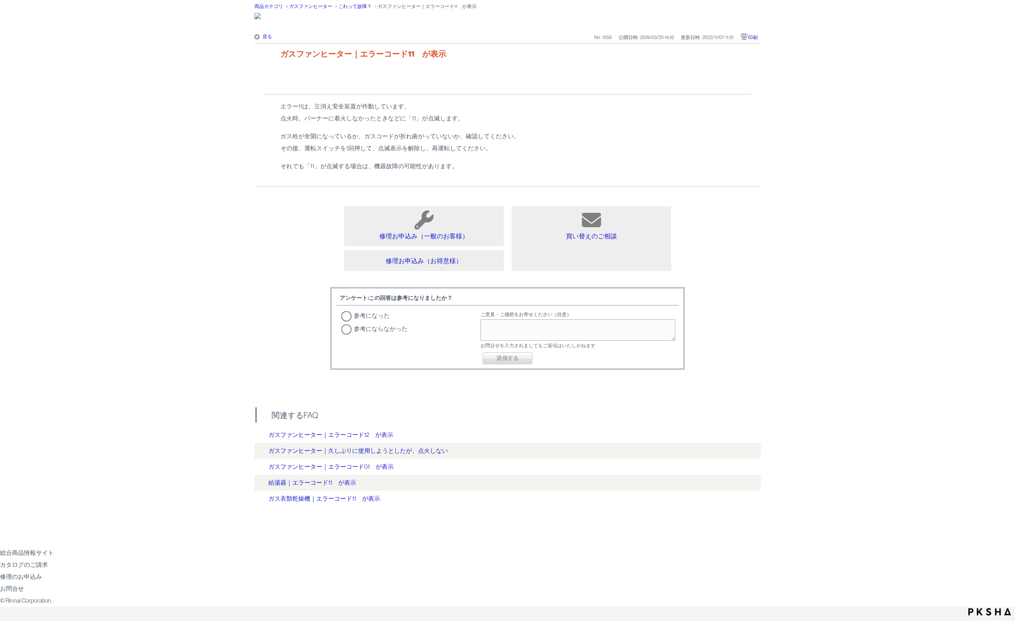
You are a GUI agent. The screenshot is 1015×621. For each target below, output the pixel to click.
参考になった (372, 315)
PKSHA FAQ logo (989, 612)
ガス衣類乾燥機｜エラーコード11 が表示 (324, 498)
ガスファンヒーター (310, 6)
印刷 (753, 37)
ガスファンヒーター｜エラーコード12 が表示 (330, 434)
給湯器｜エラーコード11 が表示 (312, 482)
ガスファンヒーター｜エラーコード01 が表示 (331, 466)
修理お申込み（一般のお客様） (424, 236)
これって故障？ (355, 6)
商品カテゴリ (268, 6)
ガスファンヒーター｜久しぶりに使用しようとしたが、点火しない (358, 450)
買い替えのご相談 (591, 236)
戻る (267, 36)
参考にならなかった (381, 328)
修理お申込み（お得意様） (424, 260)
